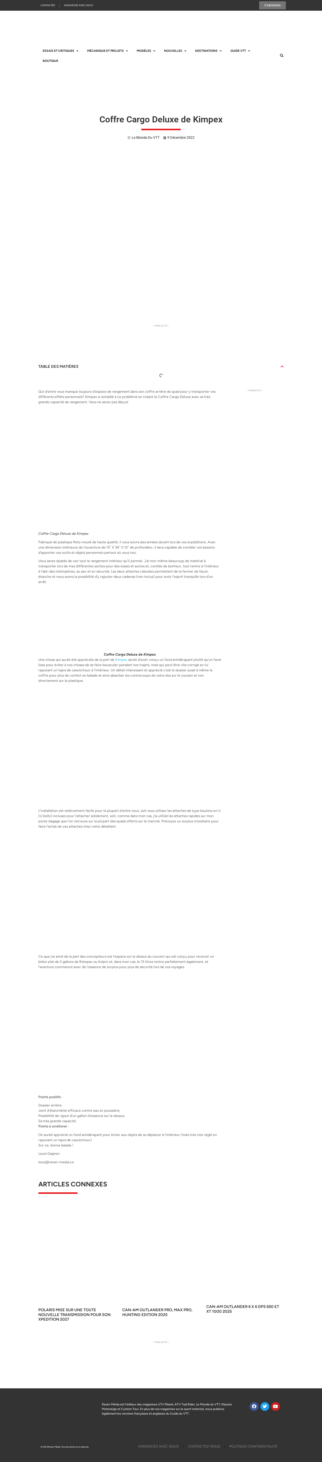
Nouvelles (173, 51)
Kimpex (120, 660)
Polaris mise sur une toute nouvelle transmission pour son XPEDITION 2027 (74, 1314)
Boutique (50, 61)
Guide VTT (238, 51)
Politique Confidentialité (253, 1446)
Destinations (206, 51)
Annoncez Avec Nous (78, 5)
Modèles (144, 51)
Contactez (48, 5)
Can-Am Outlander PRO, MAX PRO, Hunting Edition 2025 (157, 1312)
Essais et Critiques (58, 51)
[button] (282, 366)
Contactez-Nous (204, 1446)
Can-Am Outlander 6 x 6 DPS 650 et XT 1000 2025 (242, 1309)
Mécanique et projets (105, 51)
